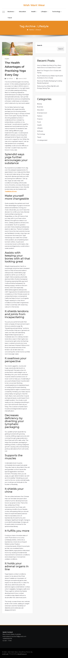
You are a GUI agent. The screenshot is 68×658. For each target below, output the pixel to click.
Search (39, 45)
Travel (10, 18)
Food (39, 122)
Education (22, 11)
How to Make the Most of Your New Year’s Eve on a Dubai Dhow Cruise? (49, 66)
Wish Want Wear (34, 5)
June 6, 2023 (22, 78)
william (10, 78)
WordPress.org (22, 654)
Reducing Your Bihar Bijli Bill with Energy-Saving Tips (48, 87)
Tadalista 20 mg (10, 191)
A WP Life (5, 654)
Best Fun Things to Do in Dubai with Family (49, 72)
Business (11, 11)
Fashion (39, 116)
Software (40, 131)
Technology (56, 11)
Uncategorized (42, 140)
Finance (39, 119)
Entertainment (42, 113)
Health (33, 11)
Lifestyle (44, 11)
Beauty (39, 104)
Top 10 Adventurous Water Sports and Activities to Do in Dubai (50, 77)
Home (31, 30)
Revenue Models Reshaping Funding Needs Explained (49, 82)
